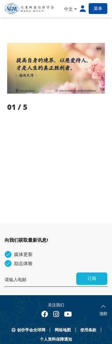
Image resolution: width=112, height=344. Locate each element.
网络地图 (63, 330)
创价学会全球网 (31, 330)
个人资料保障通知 (56, 339)
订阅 (91, 278)
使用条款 (88, 330)
